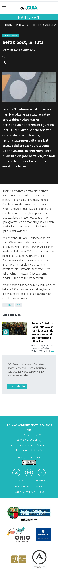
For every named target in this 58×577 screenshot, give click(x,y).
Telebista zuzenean (44, 25)
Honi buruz (19, 480)
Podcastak (22, 25)
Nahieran (29, 17)
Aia (18, 305)
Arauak (38, 486)
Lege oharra (38, 480)
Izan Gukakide (17, 386)
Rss (42, 492)
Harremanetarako (24, 492)
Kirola (8, 305)
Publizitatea (22, 486)
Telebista (7, 25)
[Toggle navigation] (4, 8)
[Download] (5, 63)
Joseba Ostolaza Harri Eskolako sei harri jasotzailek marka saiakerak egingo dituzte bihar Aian (42, 332)
